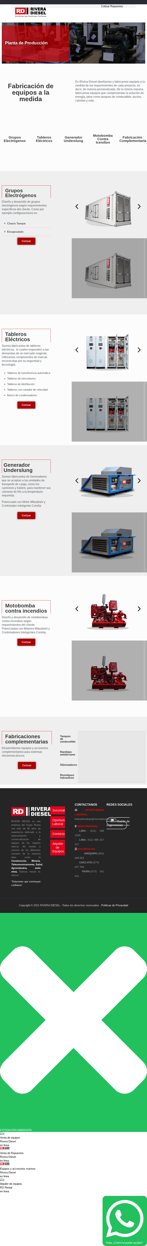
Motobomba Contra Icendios (103, 139)
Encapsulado (15, 231)
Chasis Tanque (16, 223)
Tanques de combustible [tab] (67, 739)
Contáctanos (61, 834)
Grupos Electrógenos (15, 139)
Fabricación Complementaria (132, 139)
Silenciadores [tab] (68, 764)
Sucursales (60, 810)
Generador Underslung (73, 139)
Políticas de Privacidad (114, 905)
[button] (26, 223)
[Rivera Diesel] (30, 12)
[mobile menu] (94, 12)
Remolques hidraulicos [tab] (67, 776)
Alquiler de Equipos (58, 847)
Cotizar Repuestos (112, 6)
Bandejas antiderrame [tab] (67, 753)
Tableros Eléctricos (44, 139)
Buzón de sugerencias (118, 823)
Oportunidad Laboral (61, 822)
